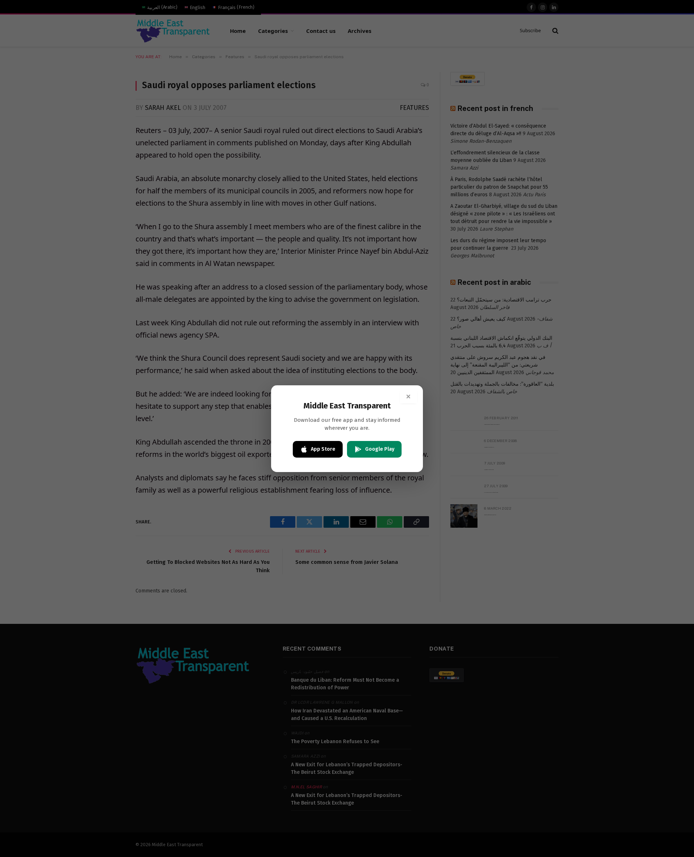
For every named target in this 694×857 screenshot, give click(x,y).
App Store (323, 449)
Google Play (379, 449)
